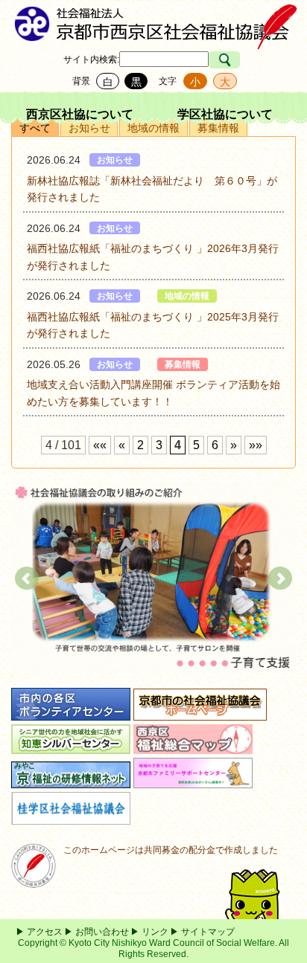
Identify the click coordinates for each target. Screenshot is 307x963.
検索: (109, 59)
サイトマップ (208, 932)
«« (100, 445)
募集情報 (218, 128)
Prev (27, 578)
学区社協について (225, 114)
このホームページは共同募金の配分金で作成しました (170, 850)
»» (255, 445)
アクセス (45, 932)
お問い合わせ (102, 932)
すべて (35, 128)
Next (280, 578)
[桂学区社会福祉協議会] (70, 817)
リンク (155, 932)
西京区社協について (79, 114)
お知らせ (89, 128)
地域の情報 (153, 128)
